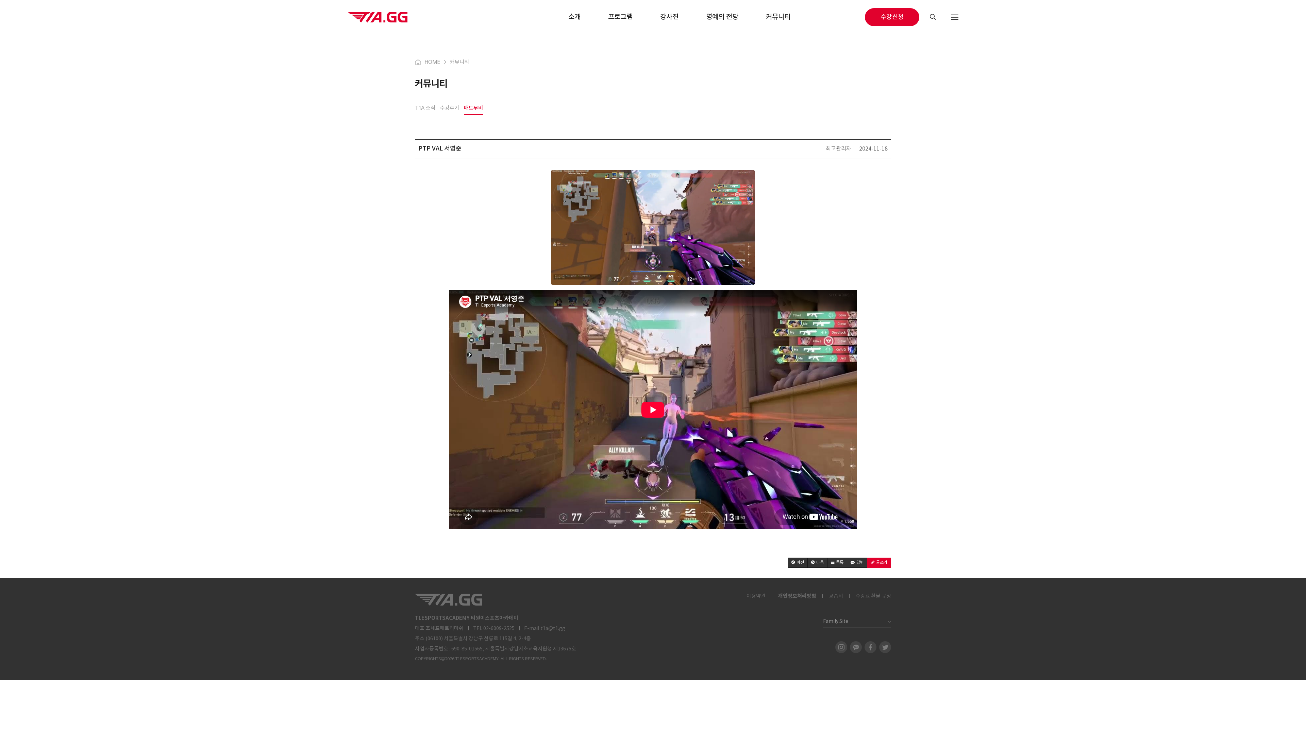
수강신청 (892, 17)
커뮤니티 (778, 17)
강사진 (669, 17)
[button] (798, 563)
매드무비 (473, 108)
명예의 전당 (722, 17)
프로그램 (620, 17)
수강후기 (449, 108)
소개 (574, 17)
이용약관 (756, 596)
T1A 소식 (425, 108)
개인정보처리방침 (797, 596)
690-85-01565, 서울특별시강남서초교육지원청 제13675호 (513, 649)
